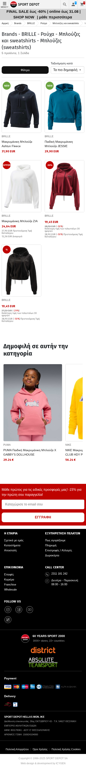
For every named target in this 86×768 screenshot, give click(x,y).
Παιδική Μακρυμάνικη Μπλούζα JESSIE (59, 144)
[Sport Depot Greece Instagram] (8, 609)
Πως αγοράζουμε (55, 540)
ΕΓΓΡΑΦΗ (43, 517)
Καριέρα (9, 579)
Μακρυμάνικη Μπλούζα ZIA (20, 221)
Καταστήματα (12, 545)
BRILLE (31, 23)
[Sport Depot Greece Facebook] (19, 609)
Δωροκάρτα (52, 555)
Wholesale (10, 589)
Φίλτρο (25, 70)
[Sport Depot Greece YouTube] (29, 609)
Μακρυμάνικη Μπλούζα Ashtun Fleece (17, 144)
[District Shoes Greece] (43, 650)
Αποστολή (10, 550)
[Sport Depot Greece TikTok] (8, 619)
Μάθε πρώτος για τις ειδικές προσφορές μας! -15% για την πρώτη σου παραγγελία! (41, 492)
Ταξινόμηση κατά (62, 63)
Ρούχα (43, 23)
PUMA (7, 444)
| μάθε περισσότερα (54, 17)
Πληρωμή (50, 545)
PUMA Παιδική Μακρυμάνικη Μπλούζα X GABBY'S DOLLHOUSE (29, 452)
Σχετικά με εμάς (13, 540)
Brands (18, 23)
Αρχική (5, 23)
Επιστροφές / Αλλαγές (58, 550)
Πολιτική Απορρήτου (17, 749)
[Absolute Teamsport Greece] (43, 662)
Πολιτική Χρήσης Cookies (66, 749)
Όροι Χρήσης (40, 749)
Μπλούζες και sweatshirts (66, 23)
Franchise (10, 584)
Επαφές (9, 574)
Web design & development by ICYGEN (43, 763)
